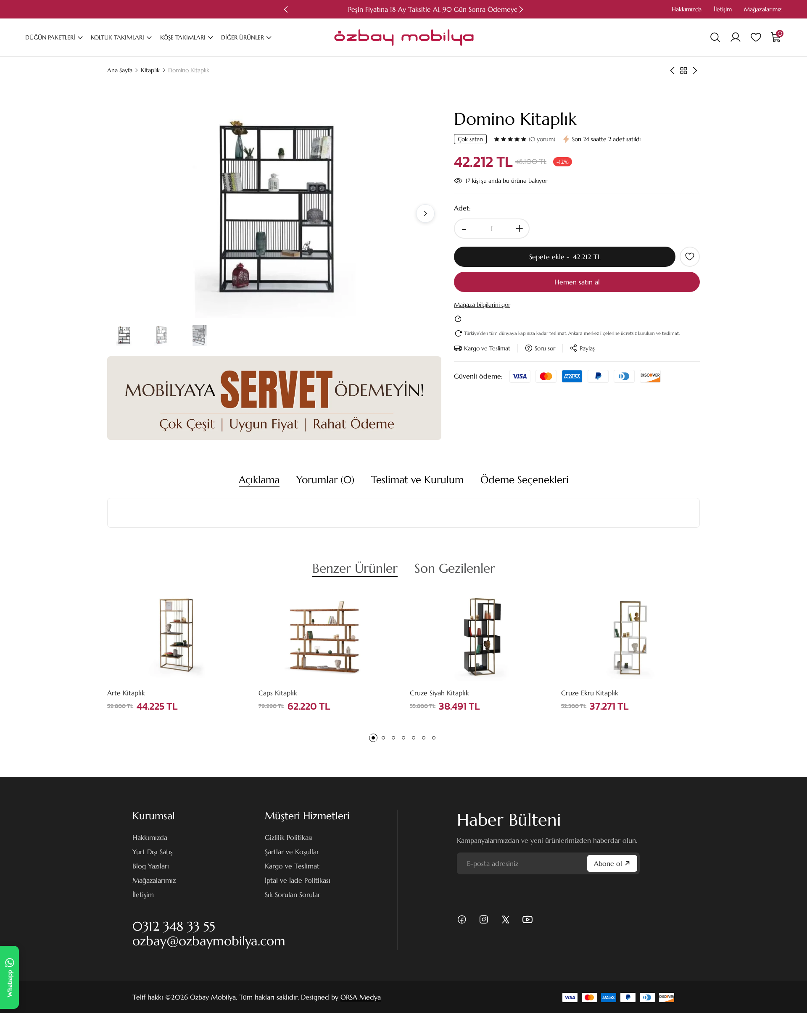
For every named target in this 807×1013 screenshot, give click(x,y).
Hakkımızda (687, 9)
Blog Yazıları (150, 866)
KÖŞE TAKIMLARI (183, 37)
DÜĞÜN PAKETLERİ (50, 37)
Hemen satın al (577, 282)
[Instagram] (484, 920)
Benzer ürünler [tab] (355, 568)
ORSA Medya (360, 997)
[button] (286, 9)
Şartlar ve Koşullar (292, 851)
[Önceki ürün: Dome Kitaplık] (672, 70)
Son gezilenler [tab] (454, 568)
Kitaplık (150, 70)
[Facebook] (462, 920)
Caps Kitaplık (277, 693)
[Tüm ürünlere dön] (683, 70)
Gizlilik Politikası (289, 837)
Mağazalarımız (763, 9)
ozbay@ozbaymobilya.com (208, 941)
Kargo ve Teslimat (292, 866)
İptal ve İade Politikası (297, 880)
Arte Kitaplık (126, 693)
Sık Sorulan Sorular (292, 894)
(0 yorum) (542, 139)
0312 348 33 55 (173, 926)
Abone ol (608, 863)
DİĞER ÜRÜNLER (242, 37)
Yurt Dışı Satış (152, 851)
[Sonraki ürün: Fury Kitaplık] (695, 70)
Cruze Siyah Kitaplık (439, 693)
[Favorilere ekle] (690, 257)
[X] (506, 920)
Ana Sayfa (119, 70)
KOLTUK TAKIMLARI (117, 37)
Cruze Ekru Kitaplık (589, 693)
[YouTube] (527, 920)
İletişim (723, 9)
